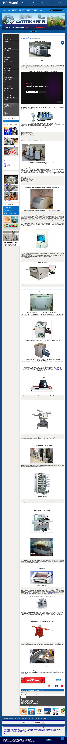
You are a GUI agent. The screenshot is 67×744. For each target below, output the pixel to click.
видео (42, 690)
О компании (24, 2)
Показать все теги (7, 733)
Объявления (6, 109)
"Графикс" (16, 739)
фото (51, 730)
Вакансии (6, 111)
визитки (29, 729)
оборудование (31, 690)
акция (16, 729)
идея (37, 729)
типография (51, 592)
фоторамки (20, 731)
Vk (61, 2)
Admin (24, 38)
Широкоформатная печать (9, 729)
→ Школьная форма (8, 210)
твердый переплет (41, 730)
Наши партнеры (17, 718)
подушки (16, 730)
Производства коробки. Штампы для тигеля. (29, 701)
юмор (24, 731)
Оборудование (27, 694)
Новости (51, 2)
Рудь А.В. (12, 739)
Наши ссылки (24, 718)
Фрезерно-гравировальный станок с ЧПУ (29, 699)
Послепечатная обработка (9, 108)
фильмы (47, 730)
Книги (47, 728)
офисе (30, 593)
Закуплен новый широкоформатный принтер (29, 703)
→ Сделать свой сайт (8, 207)
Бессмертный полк (32, 728)
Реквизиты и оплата (37, 2)
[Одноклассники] (59, 680)
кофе (44, 729)
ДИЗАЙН (42, 728)
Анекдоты (6, 113)
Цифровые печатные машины (26, 702)
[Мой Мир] (60, 680)
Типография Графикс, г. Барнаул (11, 3)
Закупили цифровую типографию (27, 700)
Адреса (19, 728)
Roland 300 (25, 690)
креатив (47, 729)
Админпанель (43, 718)
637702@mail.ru (23, 740)
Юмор (5, 114)
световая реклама (25, 730)
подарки (12, 730)
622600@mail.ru (32, 741)
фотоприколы (14, 731)
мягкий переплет (52, 729)
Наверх (62, 738)
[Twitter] (58, 680)
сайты (20, 730)
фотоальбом (54, 730)
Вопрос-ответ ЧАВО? (8, 106)
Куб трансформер (53, 728)
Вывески (38, 728)
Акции (5, 112)
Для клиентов (6, 105)
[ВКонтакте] (56, 680)
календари (41, 729)
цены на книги (56, 369)
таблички (35, 730)
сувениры (31, 730)
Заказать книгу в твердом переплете (28, 704)
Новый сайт (57, 2)
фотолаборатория (38, 690)
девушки (33, 729)
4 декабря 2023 (28, 38)
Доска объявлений (33, 694)
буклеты (22, 729)
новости (58, 729)
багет (19, 729)
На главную (5, 718)
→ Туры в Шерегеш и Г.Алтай (10, 213)
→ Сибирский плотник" (8, 211)
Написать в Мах (31, 740)
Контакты (30, 2)
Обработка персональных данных (10, 107)
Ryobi (28, 690)
